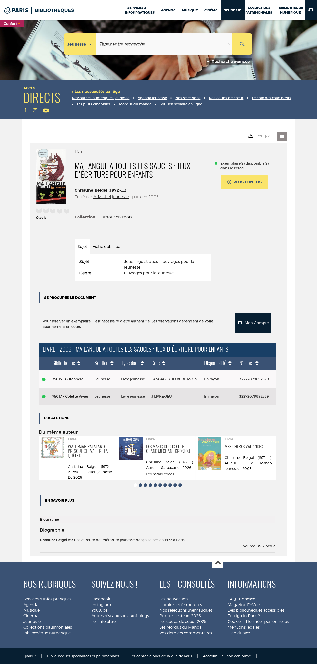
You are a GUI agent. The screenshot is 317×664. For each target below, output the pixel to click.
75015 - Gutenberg (68, 379)
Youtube (99, 610)
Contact (247, 599)
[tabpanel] (142, 267)
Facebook (100, 599)
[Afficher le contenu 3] (145, 485)
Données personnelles (267, 621)
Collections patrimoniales (47, 627)
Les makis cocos (160, 474)
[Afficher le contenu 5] (155, 485)
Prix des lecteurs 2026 (180, 615)
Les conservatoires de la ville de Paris (161, 656)
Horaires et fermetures (180, 604)
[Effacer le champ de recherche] (230, 44)
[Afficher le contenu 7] (165, 485)
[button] (311, 10)
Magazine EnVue (244, 604)
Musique (31, 610)
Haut (217, 563)
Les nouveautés (173, 599)
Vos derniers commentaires (185, 633)
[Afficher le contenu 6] (160, 485)
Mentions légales (244, 627)
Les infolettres (104, 621)
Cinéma (30, 615)
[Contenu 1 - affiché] (135, 485)
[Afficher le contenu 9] (175, 485)
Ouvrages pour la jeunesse (149, 273)
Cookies (235, 621)
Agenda (30, 604)
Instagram (101, 604)
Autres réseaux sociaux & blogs (120, 615)
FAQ (232, 599)
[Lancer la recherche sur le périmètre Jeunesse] (242, 44)
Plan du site (239, 633)
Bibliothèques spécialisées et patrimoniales (83, 656)
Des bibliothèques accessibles (256, 610)
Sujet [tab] (82, 246)
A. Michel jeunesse (111, 196)
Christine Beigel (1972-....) (100, 190)
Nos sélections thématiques (185, 610)
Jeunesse (32, 621)
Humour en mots (115, 217)
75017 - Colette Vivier (70, 396)
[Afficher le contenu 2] (140, 485)
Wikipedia (266, 546)
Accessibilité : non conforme (227, 656)
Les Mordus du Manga (180, 627)
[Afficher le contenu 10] (180, 485)
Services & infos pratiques (47, 599)
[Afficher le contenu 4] (150, 485)
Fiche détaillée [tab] (106, 246)
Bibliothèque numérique (47, 633)
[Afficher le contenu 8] (170, 485)
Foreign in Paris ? (244, 615)
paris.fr (30, 656)
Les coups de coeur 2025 (182, 621)
